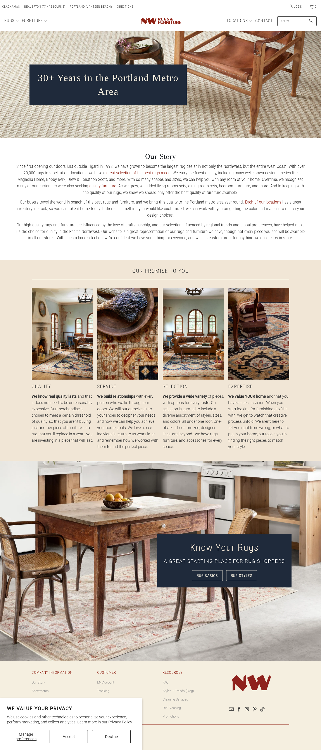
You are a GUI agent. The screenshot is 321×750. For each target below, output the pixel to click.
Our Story (38, 682)
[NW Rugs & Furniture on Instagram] (247, 709)
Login (298, 6)
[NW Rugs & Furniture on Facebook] (239, 709)
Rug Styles (241, 575)
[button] (11, 21)
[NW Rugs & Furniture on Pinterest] (255, 709)
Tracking (103, 691)
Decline (111, 736)
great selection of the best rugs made (138, 172)
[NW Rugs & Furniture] (160, 21)
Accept (69, 736)
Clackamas (11, 6)
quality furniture (102, 185)
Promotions (171, 716)
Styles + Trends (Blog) (178, 691)
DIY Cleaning (172, 708)
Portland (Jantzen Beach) (91, 6)
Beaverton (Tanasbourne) (44, 6)
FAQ (165, 682)
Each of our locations (263, 202)
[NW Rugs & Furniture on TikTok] (262, 709)
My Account (105, 682)
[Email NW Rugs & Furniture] (231, 709)
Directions (124, 6)
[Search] (311, 21)
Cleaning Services (175, 699)
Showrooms (40, 691)
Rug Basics (207, 575)
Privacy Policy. (120, 722)
